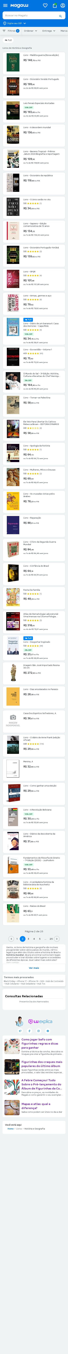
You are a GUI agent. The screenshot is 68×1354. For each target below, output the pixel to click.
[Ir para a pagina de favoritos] (45, 5)
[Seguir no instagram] (38, 1030)
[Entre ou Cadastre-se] (62, 5)
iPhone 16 (33, 981)
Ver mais (34, 968)
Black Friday (9, 981)
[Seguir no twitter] (20, 1030)
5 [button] (39, 938)
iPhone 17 (22, 981)
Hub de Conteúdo (55, 981)
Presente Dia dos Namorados (34, 1002)
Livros (19, 1129)
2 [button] (22, 938)
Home (11, 1129)
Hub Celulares (12, 984)
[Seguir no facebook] (29, 1030)
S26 (42, 981)
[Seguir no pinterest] (47, 1030)
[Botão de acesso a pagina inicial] (25, 5)
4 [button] (34, 938)
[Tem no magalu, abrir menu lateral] (5, 5)
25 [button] (51, 938)
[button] (60, 16)
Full (10, 40)
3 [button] (28, 938)
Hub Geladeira (28, 984)
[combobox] (34, 15)
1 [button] (17, 938)
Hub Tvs (41, 984)
